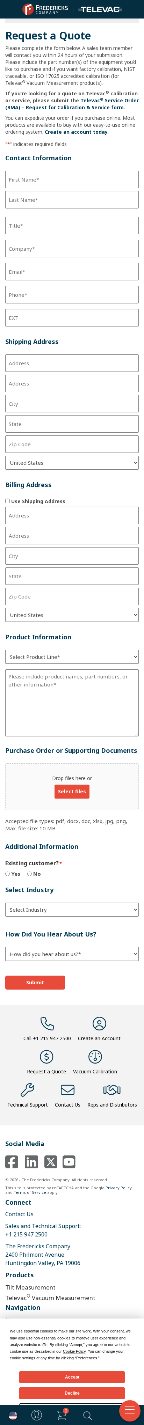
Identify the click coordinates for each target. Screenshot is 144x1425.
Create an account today (76, 131)
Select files (72, 791)
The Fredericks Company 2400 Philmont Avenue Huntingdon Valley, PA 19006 (42, 1254)
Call (47, 1038)
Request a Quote (46, 1071)
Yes (15, 873)
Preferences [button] (86, 1358)
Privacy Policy (119, 1187)
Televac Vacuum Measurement (50, 1297)
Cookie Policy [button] (74, 1351)
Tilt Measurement (30, 1287)
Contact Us (67, 1104)
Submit (35, 982)
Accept (72, 1377)
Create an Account (99, 1038)
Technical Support (27, 1104)
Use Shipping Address (38, 501)
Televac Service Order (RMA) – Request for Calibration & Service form (72, 104)
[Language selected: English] (11, 1415)
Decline (72, 1393)
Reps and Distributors (112, 1104)
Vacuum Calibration (95, 1071)
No (37, 873)
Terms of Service (30, 1192)
